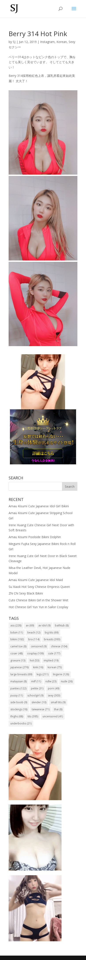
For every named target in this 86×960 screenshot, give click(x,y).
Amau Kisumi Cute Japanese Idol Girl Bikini (39, 506)
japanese (19, 667)
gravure (17, 660)
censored (39, 646)
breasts (52, 639)
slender (39, 702)
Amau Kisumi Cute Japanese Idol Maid (36, 580)
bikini (17, 639)
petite (37, 688)
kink (38, 667)
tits (33, 716)
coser (16, 653)
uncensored (53, 716)
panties (18, 688)
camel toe (18, 646)
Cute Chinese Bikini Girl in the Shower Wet (38, 600)
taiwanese (41, 709)
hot (34, 660)
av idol (44, 625)
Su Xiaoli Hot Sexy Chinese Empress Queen (39, 587)
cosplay (35, 653)
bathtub (62, 625)
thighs (16, 716)
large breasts (21, 674)
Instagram (47, 42)
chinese (59, 646)
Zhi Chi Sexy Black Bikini (26, 593)
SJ (14, 42)
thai (58, 709)
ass (15, 625)
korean (55, 667)
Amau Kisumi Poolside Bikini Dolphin (35, 537)
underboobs (21, 723)
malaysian (18, 681)
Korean (61, 42)
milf (36, 681)
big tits (51, 632)
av (30, 625)
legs (43, 674)
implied (51, 660)
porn (53, 688)
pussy (16, 695)
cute (54, 653)
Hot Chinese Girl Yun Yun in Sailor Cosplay (38, 607)
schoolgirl (35, 695)
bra (33, 639)
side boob (18, 702)
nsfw (50, 681)
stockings (18, 709)
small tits (58, 702)
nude (67, 681)
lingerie (61, 674)
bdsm (16, 632)
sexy (54, 695)
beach (33, 632)
